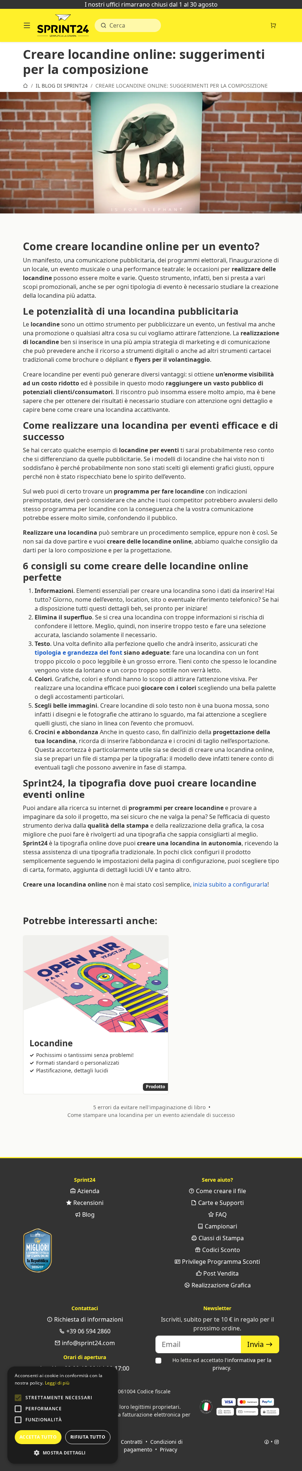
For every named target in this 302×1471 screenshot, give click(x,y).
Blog (88, 1214)
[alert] (62, 1415)
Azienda (87, 1191)
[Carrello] (273, 25)
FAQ (220, 1214)
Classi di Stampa (220, 1238)
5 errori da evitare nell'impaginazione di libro (149, 1107)
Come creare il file (220, 1191)
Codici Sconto (220, 1250)
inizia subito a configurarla (230, 884)
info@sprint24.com (87, 1343)
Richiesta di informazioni (88, 1319)
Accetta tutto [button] (38, 1437)
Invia (256, 1344)
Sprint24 (63, 27)
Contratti (132, 1441)
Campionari (220, 1226)
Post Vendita (220, 1273)
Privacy (168, 1449)
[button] (18, 1397)
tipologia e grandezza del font (78, 652)
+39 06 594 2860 (87, 1331)
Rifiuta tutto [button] (87, 1437)
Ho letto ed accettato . (221, 1364)
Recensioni (87, 1203)
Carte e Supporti (220, 1203)
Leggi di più (57, 1383)
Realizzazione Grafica (220, 1285)
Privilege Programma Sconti (220, 1262)
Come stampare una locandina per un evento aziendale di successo (151, 1114)
